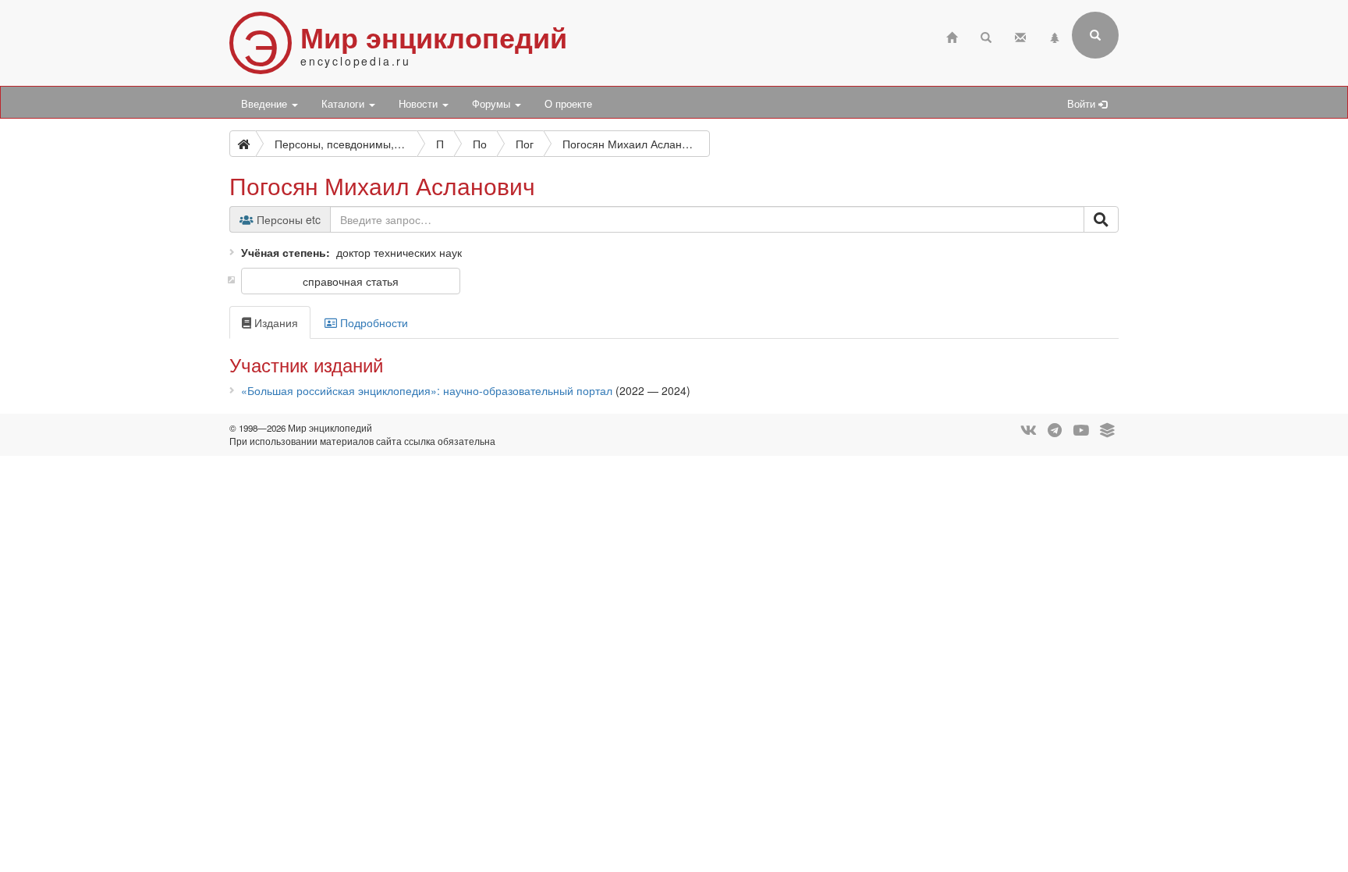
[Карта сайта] (1055, 36)
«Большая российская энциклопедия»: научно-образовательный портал (426, 390)
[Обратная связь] (1020, 36)
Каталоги (344, 104)
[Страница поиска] (986, 36)
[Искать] (1101, 219)
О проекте (568, 104)
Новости (420, 104)
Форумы (492, 104)
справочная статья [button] (351, 281)
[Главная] (952, 36)
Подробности (372, 322)
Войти (1082, 104)
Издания (274, 322)
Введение (265, 104)
